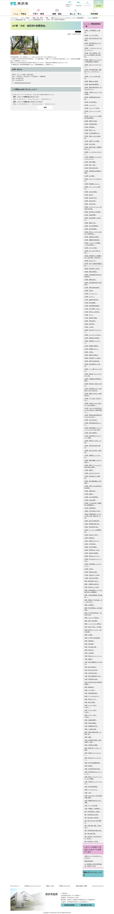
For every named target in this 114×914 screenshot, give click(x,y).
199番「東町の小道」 (91, 223)
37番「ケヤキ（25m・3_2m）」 (91, 711)
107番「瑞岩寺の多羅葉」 (92, 553)
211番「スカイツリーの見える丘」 (93, 180)
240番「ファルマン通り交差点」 (92, 77)
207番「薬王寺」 (89, 195)
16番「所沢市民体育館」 (91, 786)
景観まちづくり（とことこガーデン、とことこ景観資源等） (68, 17)
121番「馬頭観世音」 (91, 508)
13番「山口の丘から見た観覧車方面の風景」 (93, 796)
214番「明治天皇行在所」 (92, 168)
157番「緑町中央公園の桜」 (92, 361)
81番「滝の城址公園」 (91, 647)
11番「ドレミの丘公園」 (91, 805)
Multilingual (79, 5)
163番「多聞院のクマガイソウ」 (92, 342)
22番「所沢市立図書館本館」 (93, 763)
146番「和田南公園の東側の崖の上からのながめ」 (93, 416)
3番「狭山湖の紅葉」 (90, 833)
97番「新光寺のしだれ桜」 (92, 587)
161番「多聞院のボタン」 (92, 349)
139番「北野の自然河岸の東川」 (92, 446)
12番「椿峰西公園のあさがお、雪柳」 (93, 801)
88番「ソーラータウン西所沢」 (93, 624)
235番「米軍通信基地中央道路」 (92, 98)
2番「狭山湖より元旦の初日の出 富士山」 (93, 837)
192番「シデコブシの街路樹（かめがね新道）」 (92, 244)
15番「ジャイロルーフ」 (91, 789)
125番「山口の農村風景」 (92, 497)
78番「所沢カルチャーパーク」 (93, 656)
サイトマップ (87, 5)
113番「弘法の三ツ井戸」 (92, 535)
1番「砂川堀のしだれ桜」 (92, 841)
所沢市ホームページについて (33, 886)
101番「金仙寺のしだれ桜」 (92, 575)
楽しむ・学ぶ (75, 14)
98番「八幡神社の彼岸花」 (92, 584)
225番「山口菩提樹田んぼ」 (92, 133)
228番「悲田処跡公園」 (91, 124)
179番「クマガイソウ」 (91, 293)
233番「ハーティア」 (91, 105)
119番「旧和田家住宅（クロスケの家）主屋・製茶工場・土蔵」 (93, 516)
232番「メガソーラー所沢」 (92, 108)
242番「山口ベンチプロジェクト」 (93, 65)
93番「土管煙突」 (90, 605)
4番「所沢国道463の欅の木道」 (93, 830)
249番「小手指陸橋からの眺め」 (92, 31)
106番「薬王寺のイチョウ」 (92, 556)
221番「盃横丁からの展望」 (92, 141)
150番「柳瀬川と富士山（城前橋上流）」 (93, 394)
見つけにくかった (50, 104)
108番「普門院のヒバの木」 (92, 550)
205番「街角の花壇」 (91, 201)
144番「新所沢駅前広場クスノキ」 (93, 424)
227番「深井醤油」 (90, 127)
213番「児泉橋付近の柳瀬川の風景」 (93, 172)
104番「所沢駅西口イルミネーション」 (93, 565)
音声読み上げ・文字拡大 (69, 5)
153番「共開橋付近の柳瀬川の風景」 (93, 379)
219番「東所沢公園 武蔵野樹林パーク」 (93, 148)
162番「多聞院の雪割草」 (92, 346)
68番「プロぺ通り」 (90, 690)
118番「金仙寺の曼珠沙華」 (92, 521)
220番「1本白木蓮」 (90, 144)
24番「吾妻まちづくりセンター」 (93, 754)
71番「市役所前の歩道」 (91, 679)
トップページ (14, 17)
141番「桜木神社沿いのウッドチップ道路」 (93, 436)
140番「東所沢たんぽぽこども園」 (93, 441)
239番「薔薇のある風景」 (92, 81)
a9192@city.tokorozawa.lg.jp (23, 83)
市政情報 (94, 14)
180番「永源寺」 (89, 290)
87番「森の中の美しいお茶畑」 (93, 627)
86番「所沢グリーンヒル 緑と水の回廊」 (93, 631)
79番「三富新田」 (90, 653)
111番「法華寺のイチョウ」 (92, 541)
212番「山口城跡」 (90, 176)
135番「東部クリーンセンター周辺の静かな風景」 (93, 466)
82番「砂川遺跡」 (90, 644)
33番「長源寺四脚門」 (91, 720)
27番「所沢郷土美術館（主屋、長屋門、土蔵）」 (93, 741)
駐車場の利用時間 (69, 905)
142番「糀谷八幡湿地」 (91, 433)
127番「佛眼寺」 (89, 494)
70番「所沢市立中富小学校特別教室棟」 (93, 683)
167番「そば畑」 (89, 327)
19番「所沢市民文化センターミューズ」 (93, 772)
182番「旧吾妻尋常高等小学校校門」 (93, 283)
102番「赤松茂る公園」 (91, 572)
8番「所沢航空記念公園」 (92, 814)
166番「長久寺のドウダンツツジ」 (93, 331)
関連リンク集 (50, 886)
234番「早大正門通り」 (91, 102)
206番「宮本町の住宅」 (91, 198)
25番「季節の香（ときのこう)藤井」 (93, 749)
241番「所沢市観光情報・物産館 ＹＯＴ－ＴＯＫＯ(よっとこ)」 (93, 71)
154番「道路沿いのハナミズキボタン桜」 (93, 375)
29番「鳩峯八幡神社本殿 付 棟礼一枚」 (93, 733)
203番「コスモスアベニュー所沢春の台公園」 (93, 208)
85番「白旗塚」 (89, 635)
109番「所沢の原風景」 (91, 547)
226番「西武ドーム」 (91, 130)
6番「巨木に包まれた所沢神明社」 (93, 821)
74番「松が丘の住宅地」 (91, 670)
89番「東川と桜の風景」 (91, 621)
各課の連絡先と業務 (81, 886)
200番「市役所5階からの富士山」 (93, 219)
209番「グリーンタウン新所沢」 (92, 187)
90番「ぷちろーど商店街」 (92, 617)
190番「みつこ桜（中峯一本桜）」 (92, 251)
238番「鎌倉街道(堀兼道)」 (92, 84)
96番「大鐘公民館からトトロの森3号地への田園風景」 (93, 591)
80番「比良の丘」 (90, 650)
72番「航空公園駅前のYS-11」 (93, 676)
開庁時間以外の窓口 (86, 905)
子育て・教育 (38, 14)
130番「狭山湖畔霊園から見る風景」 (93, 482)
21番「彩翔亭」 (89, 766)
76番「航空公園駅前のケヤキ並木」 (93, 663)
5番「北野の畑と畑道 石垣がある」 (93, 826)
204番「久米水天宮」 (91, 204)
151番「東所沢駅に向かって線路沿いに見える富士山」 (93, 389)
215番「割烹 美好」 (91, 165)
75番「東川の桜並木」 (91, 667)
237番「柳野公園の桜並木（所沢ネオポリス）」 (93, 88)
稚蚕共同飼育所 (89, 861)
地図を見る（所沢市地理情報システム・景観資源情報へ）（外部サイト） (33, 64)
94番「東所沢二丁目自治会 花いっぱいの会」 (93, 601)
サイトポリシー (14, 886)
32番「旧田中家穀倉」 (91, 723)
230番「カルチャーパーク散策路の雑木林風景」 (93, 117)
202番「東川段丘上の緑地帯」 (93, 212)
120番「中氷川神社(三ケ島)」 (93, 511)
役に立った (22, 99)
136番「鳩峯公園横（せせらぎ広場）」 (93, 461)
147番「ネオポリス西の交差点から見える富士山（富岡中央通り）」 (93, 410)
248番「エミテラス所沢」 (92, 35)
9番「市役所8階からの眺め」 (93, 811)
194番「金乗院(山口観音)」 (92, 237)
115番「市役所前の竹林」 (92, 527)
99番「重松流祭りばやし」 (92, 581)
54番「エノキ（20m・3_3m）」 (91, 706)
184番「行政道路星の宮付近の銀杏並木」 (93, 275)
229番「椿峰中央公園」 (91, 121)
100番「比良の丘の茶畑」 (92, 578)
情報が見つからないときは (92, 873)
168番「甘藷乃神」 (90, 324)
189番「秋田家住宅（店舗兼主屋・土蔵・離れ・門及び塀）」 (93, 256)
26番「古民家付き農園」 (91, 745)
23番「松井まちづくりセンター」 (93, 758)
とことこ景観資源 (93, 17)
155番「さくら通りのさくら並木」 (93, 370)
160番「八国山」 (89, 352)
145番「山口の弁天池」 (91, 420)
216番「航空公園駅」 (91, 162)
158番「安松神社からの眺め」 (93, 358)
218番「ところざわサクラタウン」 (93, 153)
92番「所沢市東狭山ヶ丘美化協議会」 (93, 609)
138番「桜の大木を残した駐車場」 (93, 451)
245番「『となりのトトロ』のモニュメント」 (93, 49)
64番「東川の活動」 (90, 702)
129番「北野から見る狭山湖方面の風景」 (93, 487)
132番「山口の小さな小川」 (92, 473)
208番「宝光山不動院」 (91, 192)
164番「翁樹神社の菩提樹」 (92, 338)
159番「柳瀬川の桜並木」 (92, 355)
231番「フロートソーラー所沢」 (92, 112)
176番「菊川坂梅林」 (91, 302)
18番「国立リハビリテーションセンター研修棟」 (93, 777)
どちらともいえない (33, 99)
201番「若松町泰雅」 (91, 215)
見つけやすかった (24, 104)
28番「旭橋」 (88, 737)
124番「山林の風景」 (91, 500)
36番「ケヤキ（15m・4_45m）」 (91, 716)
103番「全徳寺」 (89, 569)
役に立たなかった (47, 99)
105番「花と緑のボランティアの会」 (93, 560)
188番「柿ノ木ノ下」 (91, 260)
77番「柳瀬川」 (89, 659)
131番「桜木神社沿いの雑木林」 (92, 477)
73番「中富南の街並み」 (91, 673)
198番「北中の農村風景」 (92, 226)
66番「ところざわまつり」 (92, 696)
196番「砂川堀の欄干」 (91, 229)
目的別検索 (98, 5)
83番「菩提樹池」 (90, 641)
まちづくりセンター (98, 886)
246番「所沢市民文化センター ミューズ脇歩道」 (93, 44)
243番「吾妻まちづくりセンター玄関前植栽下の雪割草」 (93, 60)
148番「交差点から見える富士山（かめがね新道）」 (93, 404)
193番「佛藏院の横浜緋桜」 (92, 240)
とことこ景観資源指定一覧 (17, 19)
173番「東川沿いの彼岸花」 (92, 312)
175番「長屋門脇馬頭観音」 (92, 305)
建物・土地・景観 (38, 17)
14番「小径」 (88, 792)
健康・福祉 (57, 14)
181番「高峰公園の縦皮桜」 (92, 287)
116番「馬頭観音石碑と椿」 (92, 524)
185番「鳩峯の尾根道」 (91, 271)
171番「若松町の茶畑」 (91, 318)
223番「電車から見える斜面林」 (92, 137)
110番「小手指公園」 (90, 544)
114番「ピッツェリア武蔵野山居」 (93, 531)
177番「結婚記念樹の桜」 (92, 299)
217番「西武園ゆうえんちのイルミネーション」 (93, 158)
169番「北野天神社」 (91, 321)
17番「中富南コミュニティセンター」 (93, 782)
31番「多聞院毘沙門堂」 (91, 726)
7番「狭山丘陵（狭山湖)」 (92, 817)
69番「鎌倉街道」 (90, 687)
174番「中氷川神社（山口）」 (93, 309)
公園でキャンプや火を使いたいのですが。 (93, 857)
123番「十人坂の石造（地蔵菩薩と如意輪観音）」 (93, 504)
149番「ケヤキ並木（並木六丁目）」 (93, 399)
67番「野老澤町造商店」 (91, 693)
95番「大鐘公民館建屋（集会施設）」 (93, 596)
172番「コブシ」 (89, 315)
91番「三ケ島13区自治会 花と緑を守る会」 (93, 613)
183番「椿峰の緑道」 (91, 279)
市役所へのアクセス (64, 886)
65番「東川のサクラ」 (91, 699)
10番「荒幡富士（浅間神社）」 (93, 808)
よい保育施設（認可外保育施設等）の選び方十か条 (93, 865)
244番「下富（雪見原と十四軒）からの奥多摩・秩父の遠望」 (93, 55)
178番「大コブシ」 (90, 296)
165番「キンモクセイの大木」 (93, 335)
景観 (47, 17)
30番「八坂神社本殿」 (91, 729)
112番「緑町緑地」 (90, 538)
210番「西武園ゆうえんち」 (92, 184)
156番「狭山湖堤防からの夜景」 (92, 365)
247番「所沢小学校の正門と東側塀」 (93, 39)
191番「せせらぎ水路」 (91, 248)
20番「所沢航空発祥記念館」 (93, 769)
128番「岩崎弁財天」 (91, 491)
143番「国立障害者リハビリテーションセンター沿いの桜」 (93, 428)
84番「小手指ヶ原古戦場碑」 (93, 638)
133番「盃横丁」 (89, 470)
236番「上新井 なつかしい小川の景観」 (93, 93)
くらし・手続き (19, 14)
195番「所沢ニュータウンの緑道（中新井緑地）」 (93, 233)
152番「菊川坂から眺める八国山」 (93, 384)
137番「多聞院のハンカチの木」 (92, 456)
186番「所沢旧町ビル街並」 (92, 268)
